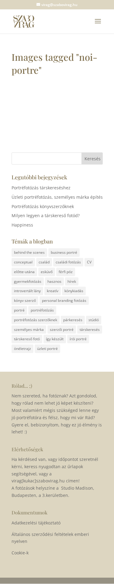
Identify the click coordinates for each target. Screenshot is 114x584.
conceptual (23, 262)
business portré (64, 252)
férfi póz (66, 271)
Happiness (22, 225)
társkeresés (90, 329)
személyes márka (29, 329)
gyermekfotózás (27, 281)
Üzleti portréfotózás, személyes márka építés (57, 197)
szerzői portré (62, 329)
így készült (55, 338)
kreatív (52, 290)
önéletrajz (22, 348)
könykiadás (73, 290)
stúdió (93, 319)
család (44, 262)
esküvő (47, 271)
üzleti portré (47, 348)
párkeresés (72, 319)
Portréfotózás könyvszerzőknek (43, 206)
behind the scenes (29, 252)
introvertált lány (27, 290)
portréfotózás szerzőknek (35, 319)
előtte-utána (24, 271)
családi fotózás (68, 262)
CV (89, 262)
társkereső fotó (27, 338)
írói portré (78, 338)
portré (19, 310)
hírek (71, 281)
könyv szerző (25, 300)
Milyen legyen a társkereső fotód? (46, 215)
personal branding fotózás (64, 300)
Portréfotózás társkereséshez (41, 188)
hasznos (54, 281)
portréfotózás (42, 310)
